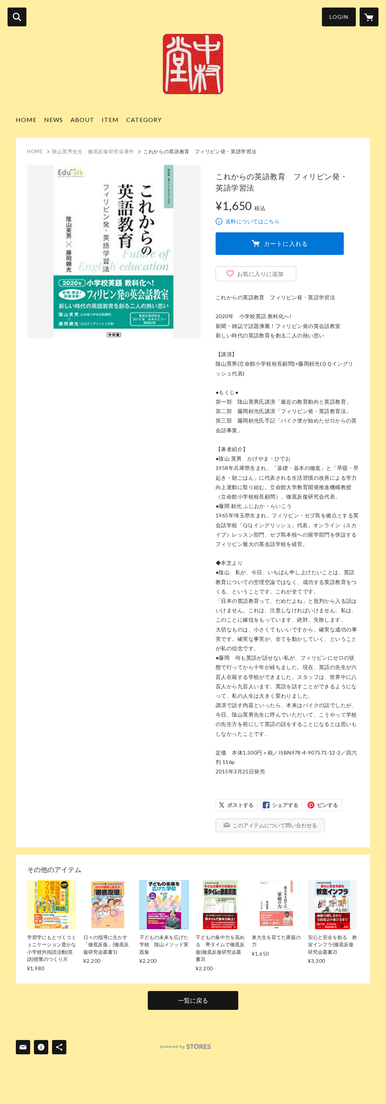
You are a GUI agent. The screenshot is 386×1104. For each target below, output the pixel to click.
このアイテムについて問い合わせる (275, 825)
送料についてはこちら (252, 221)
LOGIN (338, 17)
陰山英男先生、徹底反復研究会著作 (93, 151)
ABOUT (82, 119)
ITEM (110, 119)
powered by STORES (185, 1046)
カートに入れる (286, 243)
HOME (26, 119)
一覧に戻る (193, 1000)
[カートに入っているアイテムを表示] (369, 17)
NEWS (53, 119)
